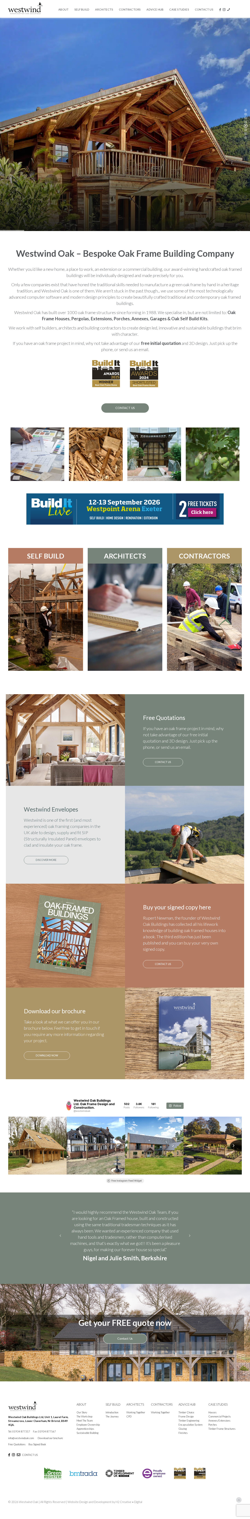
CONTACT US (30, 1461)
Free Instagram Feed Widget (126, 1180)
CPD (129, 1422)
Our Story (82, 1418)
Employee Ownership (88, 1430)
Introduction (112, 1418)
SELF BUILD (45, 556)
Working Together (135, 1418)
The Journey (112, 1422)
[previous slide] (60, 1238)
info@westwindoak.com (21, 1444)
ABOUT (81, 1410)
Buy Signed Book (37, 1450)
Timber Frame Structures (222, 1435)
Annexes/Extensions (219, 1426)
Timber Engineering (189, 1426)
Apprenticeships (85, 1435)
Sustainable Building (87, 1439)
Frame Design (186, 1422)
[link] (125, 509)
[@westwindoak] (69, 1106)
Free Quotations (17, 1450)
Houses (212, 1418)
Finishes (183, 1439)
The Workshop (84, 1422)
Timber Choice (186, 1418)
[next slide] (190, 1238)
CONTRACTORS (204, 556)
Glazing (183, 1435)
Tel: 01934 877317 (19, 1437)
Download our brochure (50, 1444)
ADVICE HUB (187, 1410)
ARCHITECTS (125, 556)
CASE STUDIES (218, 1410)
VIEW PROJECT (222, 207)
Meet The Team (85, 1426)
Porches (212, 1430)
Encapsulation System (191, 1430)
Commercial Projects (219, 1422)
